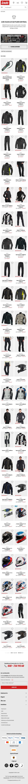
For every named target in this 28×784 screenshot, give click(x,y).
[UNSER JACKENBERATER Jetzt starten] (14, 38)
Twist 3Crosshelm (7, 646)
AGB (2, 711)
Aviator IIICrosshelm (21, 379)
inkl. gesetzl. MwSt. (13, 776)
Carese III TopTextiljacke (7, 404)
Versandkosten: (7, 777)
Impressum (3, 708)
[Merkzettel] (22, 3)
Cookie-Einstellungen (5, 725)
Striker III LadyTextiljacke (7, 205)
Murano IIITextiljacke (20, 427)
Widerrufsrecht (4, 715)
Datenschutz (4, 713)
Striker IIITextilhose (21, 355)
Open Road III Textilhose (7, 280)
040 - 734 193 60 (16, 666)
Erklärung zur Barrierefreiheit (7, 720)
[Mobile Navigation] (2, 7)
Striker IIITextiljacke (7, 427)
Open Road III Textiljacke (21, 254)
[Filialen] (14, 3)
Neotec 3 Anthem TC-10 (21, 597)
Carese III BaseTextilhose (7, 450)
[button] (25, 7)
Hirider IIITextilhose (21, 230)
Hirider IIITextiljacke (21, 474)
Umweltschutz (4, 722)
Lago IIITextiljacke (21, 154)
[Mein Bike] (18, 3)
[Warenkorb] (26, 3)
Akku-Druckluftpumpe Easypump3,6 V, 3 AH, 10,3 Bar (7, 78)
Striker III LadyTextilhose (21, 180)
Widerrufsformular (5, 718)
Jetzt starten (13, 40)
